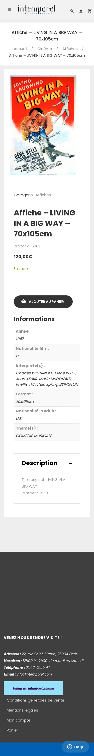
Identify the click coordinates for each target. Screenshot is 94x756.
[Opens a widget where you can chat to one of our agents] (75, 747)
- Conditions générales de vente (34, 700)
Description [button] (39, 463)
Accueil (20, 48)
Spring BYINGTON (62, 384)
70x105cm (25, 401)
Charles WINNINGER (34, 373)
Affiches (70, 48)
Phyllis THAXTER (30, 384)
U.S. (19, 356)
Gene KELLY (65, 373)
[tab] (47, 463)
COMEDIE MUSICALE (34, 435)
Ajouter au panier (46, 301)
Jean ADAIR (26, 378)
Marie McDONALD (55, 378)
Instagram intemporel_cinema (33, 688)
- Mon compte (17, 720)
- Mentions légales (21, 710)
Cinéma (44, 48)
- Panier (11, 730)
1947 (20, 338)
